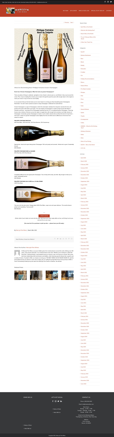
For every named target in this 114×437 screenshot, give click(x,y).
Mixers (82, 82)
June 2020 (83, 343)
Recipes (83, 92)
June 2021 (83, 302)
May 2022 (83, 265)
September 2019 (85, 360)
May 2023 (83, 232)
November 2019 (85, 353)
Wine (82, 138)
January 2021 (84, 319)
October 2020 (84, 329)
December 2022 (85, 245)
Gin (82, 75)
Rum (82, 102)
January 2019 (84, 377)
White (82, 134)
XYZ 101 (83, 148)
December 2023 (85, 208)
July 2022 (83, 259)
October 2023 (84, 215)
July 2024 (83, 188)
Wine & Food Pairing (86, 141)
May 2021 (83, 306)
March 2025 (84, 161)
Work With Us (28, 428)
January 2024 (84, 205)
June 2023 (83, 228)
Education (83, 68)
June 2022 (83, 262)
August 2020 (84, 336)
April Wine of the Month (86, 27)
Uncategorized (84, 119)
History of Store (28, 425)
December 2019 (85, 350)
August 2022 (84, 255)
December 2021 (85, 282)
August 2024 (84, 184)
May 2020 (83, 346)
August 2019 (84, 363)
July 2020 (83, 340)
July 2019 (83, 367)
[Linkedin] (61, 401)
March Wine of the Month (87, 33)
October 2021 (84, 289)
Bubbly (82, 65)
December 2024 (85, 171)
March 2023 (84, 238)
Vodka (82, 122)
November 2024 (85, 174)
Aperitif (82, 51)
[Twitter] (58, 401)
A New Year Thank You (86, 42)
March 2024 (84, 198)
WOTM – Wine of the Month (88, 144)
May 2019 (83, 370)
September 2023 (85, 218)
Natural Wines (84, 85)
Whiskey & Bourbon (86, 131)
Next (71, 22)
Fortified (83, 72)
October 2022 (84, 252)
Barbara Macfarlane (86, 55)
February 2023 (84, 242)
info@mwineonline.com (42, 2)
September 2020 (85, 333)
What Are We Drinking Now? (88, 30)
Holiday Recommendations (87, 78)
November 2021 (85, 286)
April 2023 (83, 235)
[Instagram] (55, 401)
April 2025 (83, 157)
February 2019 (84, 373)
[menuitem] (66, 10)
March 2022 (84, 272)
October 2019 (84, 356)
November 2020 (85, 326)
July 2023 (83, 225)
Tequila (82, 116)
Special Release (85, 109)
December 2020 (85, 323)
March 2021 (84, 313)
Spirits (82, 112)
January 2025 (84, 168)
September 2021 (85, 292)
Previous (67, 22)
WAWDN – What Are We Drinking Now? (89, 126)
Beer (82, 58)
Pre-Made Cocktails (86, 89)
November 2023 (85, 211)
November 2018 (85, 380)
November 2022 (85, 248)
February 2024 (84, 201)
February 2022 (84, 275)
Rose (82, 99)
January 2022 (84, 279)
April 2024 (83, 195)
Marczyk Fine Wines (21, 230)
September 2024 (85, 181)
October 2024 (84, 178)
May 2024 (83, 191)
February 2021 (84, 316)
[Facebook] (53, 401)
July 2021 (83, 299)
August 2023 (84, 222)
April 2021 (83, 309)
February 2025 (84, 164)
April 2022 (83, 269)
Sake (82, 105)
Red (82, 95)
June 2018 (83, 383)
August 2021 (84, 296)
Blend (82, 62)
